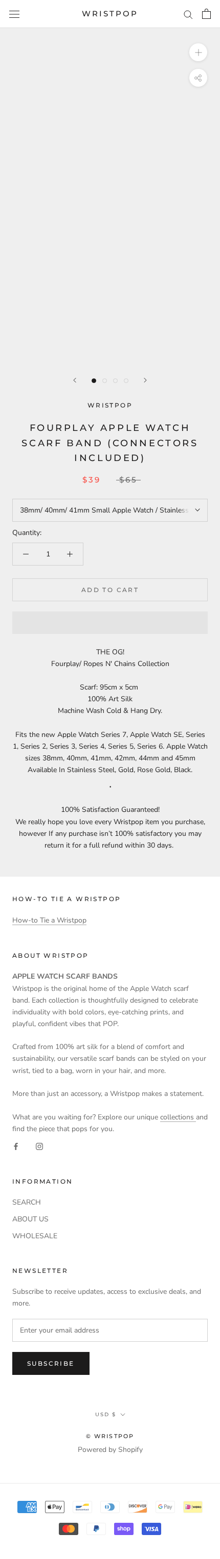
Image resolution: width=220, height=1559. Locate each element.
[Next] (145, 380)
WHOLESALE (34, 1236)
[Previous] (74, 380)
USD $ (105, 1414)
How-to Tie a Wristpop (49, 920)
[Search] (188, 14)
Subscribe (51, 1363)
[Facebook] (15, 1146)
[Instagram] (39, 1146)
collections (178, 1117)
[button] (110, 622)
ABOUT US (30, 1219)
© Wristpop (110, 1436)
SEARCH (26, 1202)
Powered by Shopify (110, 1449)
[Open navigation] (14, 14)
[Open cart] (206, 14)
